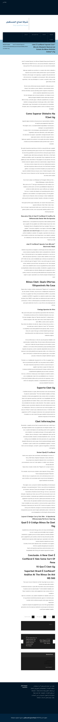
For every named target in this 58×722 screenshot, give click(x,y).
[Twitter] (49, 702)
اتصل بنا (24, 701)
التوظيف (10, 690)
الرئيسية (24, 692)
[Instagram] (51, 702)
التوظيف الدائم (9, 694)
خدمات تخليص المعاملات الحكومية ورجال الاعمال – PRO (8, 703)
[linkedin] (47, 702)
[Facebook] (53, 702)
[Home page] (27, 44)
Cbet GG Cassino (48, 667)
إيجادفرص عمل (22, 696)
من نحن (24, 699)
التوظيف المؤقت (8, 692)
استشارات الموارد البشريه (8, 698)
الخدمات (24, 694)
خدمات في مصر (9, 707)
